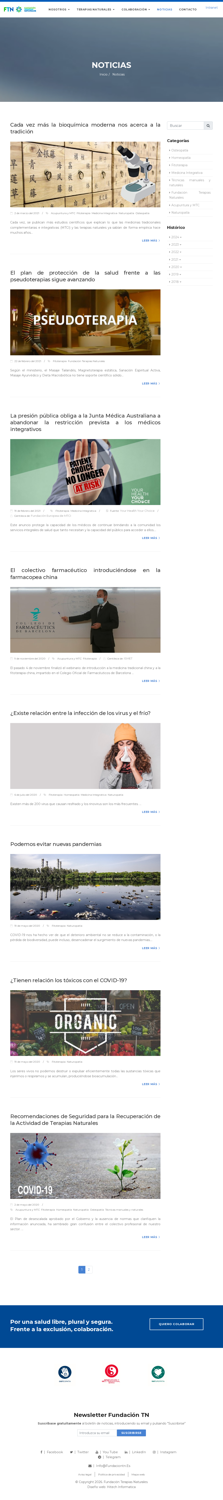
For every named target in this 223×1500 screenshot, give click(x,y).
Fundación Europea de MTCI (51, 515)
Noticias (164, 9)
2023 (175, 245)
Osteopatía (179, 150)
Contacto (188, 9)
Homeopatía (181, 158)
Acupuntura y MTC (185, 205)
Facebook (55, 1452)
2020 (175, 267)
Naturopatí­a (180, 213)
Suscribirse (131, 1433)
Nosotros (58, 9)
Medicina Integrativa (187, 173)
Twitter (83, 1452)
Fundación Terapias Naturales (190, 195)
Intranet (212, 8)
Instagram (168, 1452)
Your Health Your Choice (137, 510)
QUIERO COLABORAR (176, 1324)
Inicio (104, 74)
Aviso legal (84, 1474)
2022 (175, 252)
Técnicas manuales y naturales (190, 182)
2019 (175, 274)
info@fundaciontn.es (113, 1466)
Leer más (149, 240)
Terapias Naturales (94, 9)
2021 (174, 260)
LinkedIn (139, 1452)
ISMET (128, 658)
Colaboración (135, 9)
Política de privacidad (111, 1474)
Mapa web (138, 1474)
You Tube (110, 1452)
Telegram (113, 1457)
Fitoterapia (179, 165)
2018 (175, 282)
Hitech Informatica (121, 1487)
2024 (175, 237)
